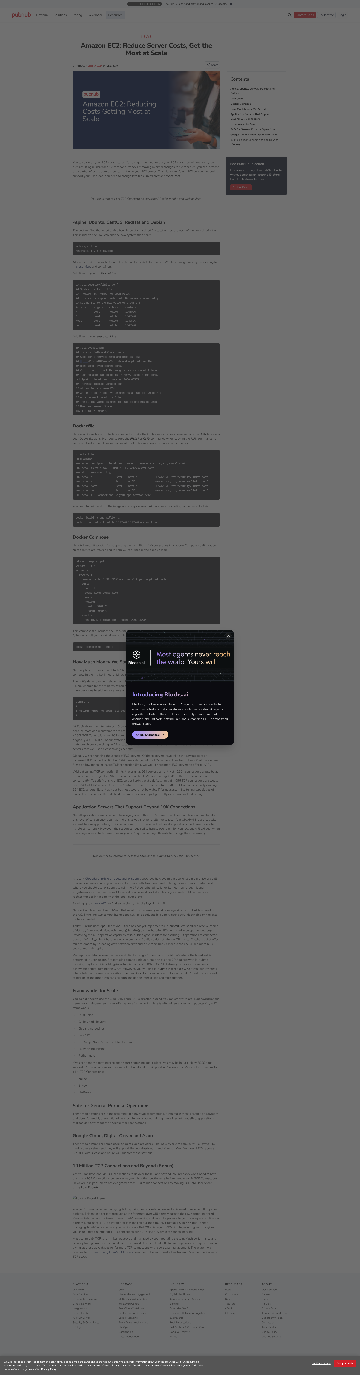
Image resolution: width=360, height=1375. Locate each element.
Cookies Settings (321, 1363)
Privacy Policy (49, 1369)
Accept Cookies (345, 1363)
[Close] (229, 636)
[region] (180, 1365)
